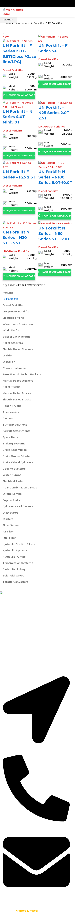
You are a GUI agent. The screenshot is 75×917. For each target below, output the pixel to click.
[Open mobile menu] (71, 11)
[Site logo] (16, 11)
